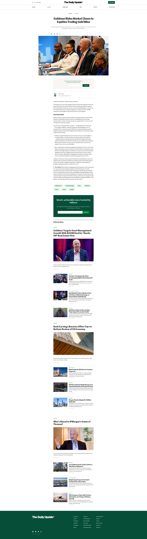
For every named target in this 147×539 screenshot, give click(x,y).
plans (90, 160)
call (80, 170)
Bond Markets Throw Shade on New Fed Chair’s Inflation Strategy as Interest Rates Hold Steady (80, 295)
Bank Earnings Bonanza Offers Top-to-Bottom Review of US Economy (72, 327)
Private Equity (112, 7)
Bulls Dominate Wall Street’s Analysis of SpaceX (81, 370)
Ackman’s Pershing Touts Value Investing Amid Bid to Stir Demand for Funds (81, 278)
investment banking (70, 185)
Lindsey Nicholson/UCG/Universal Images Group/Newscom (84, 355)
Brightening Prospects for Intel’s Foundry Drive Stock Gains (79, 481)
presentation (72, 167)
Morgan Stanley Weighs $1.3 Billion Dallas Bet (80, 401)
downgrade (74, 154)
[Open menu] (36, 2)
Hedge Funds (65, 7)
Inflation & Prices (73, 291)
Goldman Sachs (58, 185)
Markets (95, 7)
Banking (49, 7)
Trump (79, 185)
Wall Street (87, 185)
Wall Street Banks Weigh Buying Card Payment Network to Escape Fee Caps (81, 385)
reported (85, 104)
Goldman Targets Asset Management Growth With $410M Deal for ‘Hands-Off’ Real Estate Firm (72, 233)
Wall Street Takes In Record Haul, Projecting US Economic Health (79, 311)
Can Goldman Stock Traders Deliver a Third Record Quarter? (81, 465)
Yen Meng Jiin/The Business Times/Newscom (86, 450)
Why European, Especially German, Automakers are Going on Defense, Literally (80, 497)
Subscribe (86, 85)
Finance (33, 7)
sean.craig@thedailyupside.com (64, 95)
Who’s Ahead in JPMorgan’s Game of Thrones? (71, 422)
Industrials (72, 367)
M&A (81, 7)
